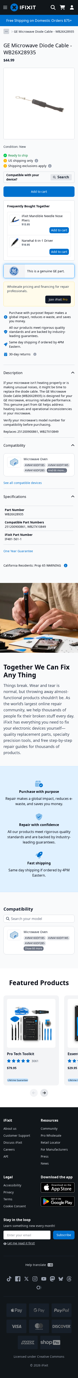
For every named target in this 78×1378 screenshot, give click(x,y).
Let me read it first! (21, 1243)
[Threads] (69, 1278)
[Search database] (53, 7)
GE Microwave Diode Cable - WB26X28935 (44, 31)
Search (63, 177)
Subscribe (64, 1235)
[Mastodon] (52, 1278)
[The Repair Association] (39, 1287)
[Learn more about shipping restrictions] (36, 160)
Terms (7, 1199)
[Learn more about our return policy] (34, 354)
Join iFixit (58, 299)
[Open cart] (62, 7)
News (45, 1163)
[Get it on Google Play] (58, 1201)
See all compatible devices (22, 483)
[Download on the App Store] (58, 1187)
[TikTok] (9, 1278)
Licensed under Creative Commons (39, 1356)
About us (9, 1128)
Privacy (8, 1192)
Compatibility (14, 445)
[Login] (71, 7)
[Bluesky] (60, 1279)
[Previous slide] (34, 1093)
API (5, 1156)
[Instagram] (35, 1278)
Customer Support (16, 1135)
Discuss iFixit (12, 1142)
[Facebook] (17, 1278)
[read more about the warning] (66, 565)
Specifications (14, 496)
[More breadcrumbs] (6, 31)
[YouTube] (43, 1278)
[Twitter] (26, 1278)
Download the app (57, 1177)
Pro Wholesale (51, 1135)
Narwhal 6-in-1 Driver (37, 240)
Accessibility (12, 1185)
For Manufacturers (54, 1149)
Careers (9, 1149)
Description (13, 372)
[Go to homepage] (24, 7)
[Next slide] (44, 1093)
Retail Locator (50, 1142)
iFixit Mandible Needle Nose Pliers (42, 218)
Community (49, 1128)
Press (45, 1156)
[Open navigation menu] (5, 7)
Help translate (35, 1265)
